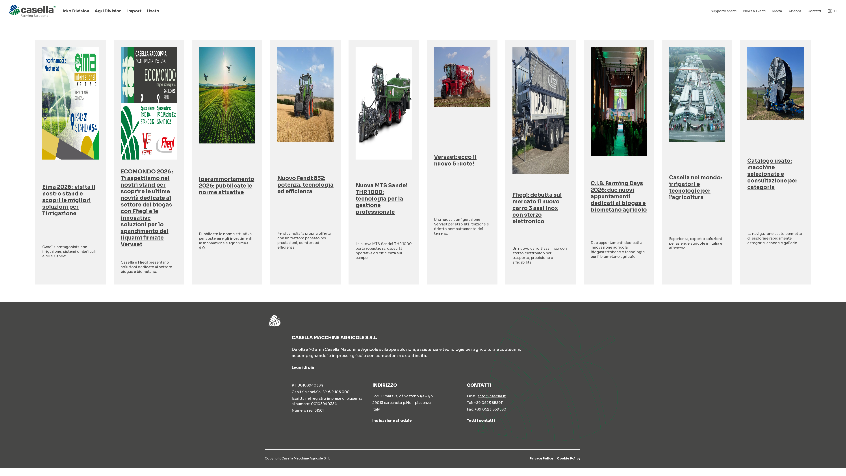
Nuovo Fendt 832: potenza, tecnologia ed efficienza (305, 185)
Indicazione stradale (392, 420)
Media (777, 11)
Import (134, 11)
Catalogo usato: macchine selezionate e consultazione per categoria (772, 174)
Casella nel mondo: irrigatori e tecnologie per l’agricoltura (695, 187)
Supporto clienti (724, 11)
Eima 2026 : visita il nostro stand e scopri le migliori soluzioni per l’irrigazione (68, 200)
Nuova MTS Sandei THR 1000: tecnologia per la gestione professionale (382, 198)
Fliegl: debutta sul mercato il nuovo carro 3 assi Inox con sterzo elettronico (537, 208)
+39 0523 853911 (488, 402)
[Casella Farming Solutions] (32, 11)
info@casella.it (492, 396)
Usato (153, 11)
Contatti (814, 11)
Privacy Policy (541, 458)
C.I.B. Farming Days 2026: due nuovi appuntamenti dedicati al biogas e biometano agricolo (619, 196)
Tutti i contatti (481, 420)
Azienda (794, 11)
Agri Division (108, 11)
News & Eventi (754, 11)
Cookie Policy (568, 458)
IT (835, 11)
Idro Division (76, 11)
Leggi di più (303, 367)
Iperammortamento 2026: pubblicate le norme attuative (226, 186)
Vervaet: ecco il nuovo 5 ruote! (455, 160)
